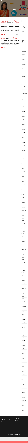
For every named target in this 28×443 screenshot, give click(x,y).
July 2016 (23, 272)
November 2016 (23, 265)
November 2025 (23, 111)
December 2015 (23, 283)
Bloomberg (23, 49)
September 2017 (24, 249)
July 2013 (23, 329)
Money (10, 21)
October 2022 (23, 163)
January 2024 (23, 142)
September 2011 (24, 363)
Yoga (22, 96)
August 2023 (23, 150)
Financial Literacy (9, 20)
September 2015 (24, 288)
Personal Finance (23, 79)
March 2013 (23, 335)
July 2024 (23, 134)
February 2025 (23, 124)
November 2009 (23, 397)
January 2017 (23, 262)
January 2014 (23, 319)
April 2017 (23, 257)
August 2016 (23, 270)
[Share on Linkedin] (4, 34)
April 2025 (23, 121)
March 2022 (23, 168)
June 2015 (23, 293)
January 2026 (23, 108)
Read (1, 429)
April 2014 (23, 314)
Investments (23, 62)
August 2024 (23, 132)
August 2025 (23, 116)
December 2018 (23, 225)
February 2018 (23, 241)
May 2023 (23, 155)
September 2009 (24, 400)
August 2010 (23, 382)
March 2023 (23, 158)
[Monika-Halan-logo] (6, 419)
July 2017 (23, 252)
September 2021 (24, 173)
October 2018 (23, 228)
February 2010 (23, 392)
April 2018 (23, 238)
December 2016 (23, 264)
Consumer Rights (23, 54)
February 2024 (23, 140)
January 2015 (23, 301)
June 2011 (23, 366)
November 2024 (23, 129)
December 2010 (23, 376)
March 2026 (23, 106)
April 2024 (23, 137)
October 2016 (23, 267)
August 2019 (23, 212)
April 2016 (23, 277)
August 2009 (23, 402)
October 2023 (23, 147)
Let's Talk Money (24, 64)
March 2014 (23, 316)
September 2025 (24, 114)
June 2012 (23, 350)
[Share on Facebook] (1, 34)
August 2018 (23, 231)
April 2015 (23, 296)
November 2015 (23, 285)
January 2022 (23, 171)
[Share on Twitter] (2, 34)
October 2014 (23, 304)
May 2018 (23, 236)
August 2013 (23, 327)
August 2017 (23, 251)
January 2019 (23, 223)
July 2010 (23, 384)
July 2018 (23, 233)
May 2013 (23, 332)
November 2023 (23, 145)
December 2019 (23, 205)
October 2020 (23, 189)
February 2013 (23, 337)
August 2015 (23, 290)
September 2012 (24, 345)
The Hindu (23, 90)
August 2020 (23, 192)
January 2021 (23, 184)
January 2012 (23, 358)
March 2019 (23, 220)
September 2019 (24, 210)
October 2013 (23, 324)
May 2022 (23, 166)
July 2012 (23, 348)
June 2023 (23, 153)
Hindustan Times (24, 59)
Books (15, 421)
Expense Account (3, 20)
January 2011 (23, 374)
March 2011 (23, 371)
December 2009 (23, 395)
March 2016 (23, 278)
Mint (13, 37)
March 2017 (23, 259)
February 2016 (23, 280)
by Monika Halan (16, 22)
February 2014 (23, 317)
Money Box (23, 73)
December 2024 (23, 127)
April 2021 (23, 179)
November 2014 (23, 303)
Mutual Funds (23, 76)
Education (16, 423)
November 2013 (23, 322)
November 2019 (23, 207)
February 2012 (23, 356)
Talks (15, 422)
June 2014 (23, 311)
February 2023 (23, 160)
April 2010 (23, 389)
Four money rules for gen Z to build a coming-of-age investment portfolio (10, 41)
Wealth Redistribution (24, 93)
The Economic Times (24, 88)
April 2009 (23, 408)
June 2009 (23, 405)
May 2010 (23, 387)
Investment (14, 20)
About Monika (16, 420)
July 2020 (23, 194)
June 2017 (23, 254)
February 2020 (23, 202)
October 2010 (23, 379)
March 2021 (23, 181)
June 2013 (23, 330)
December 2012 (23, 340)
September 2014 (24, 306)
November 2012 (23, 342)
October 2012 (23, 343)
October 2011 (23, 361)
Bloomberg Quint (24, 51)
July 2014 (23, 309)
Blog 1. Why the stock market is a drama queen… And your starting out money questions (10, 26)
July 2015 (23, 291)
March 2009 (23, 410)
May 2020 (23, 197)
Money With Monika (14, 21)
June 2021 (23, 176)
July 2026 (23, 101)
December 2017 (23, 244)
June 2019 (23, 215)
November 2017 (23, 246)
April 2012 (23, 353)
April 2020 (23, 199)
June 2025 (23, 119)
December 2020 (23, 186)
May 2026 (23, 103)
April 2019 (23, 218)
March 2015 (23, 298)
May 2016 (23, 275)
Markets (6, 21)
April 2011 (23, 369)
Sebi (22, 84)
